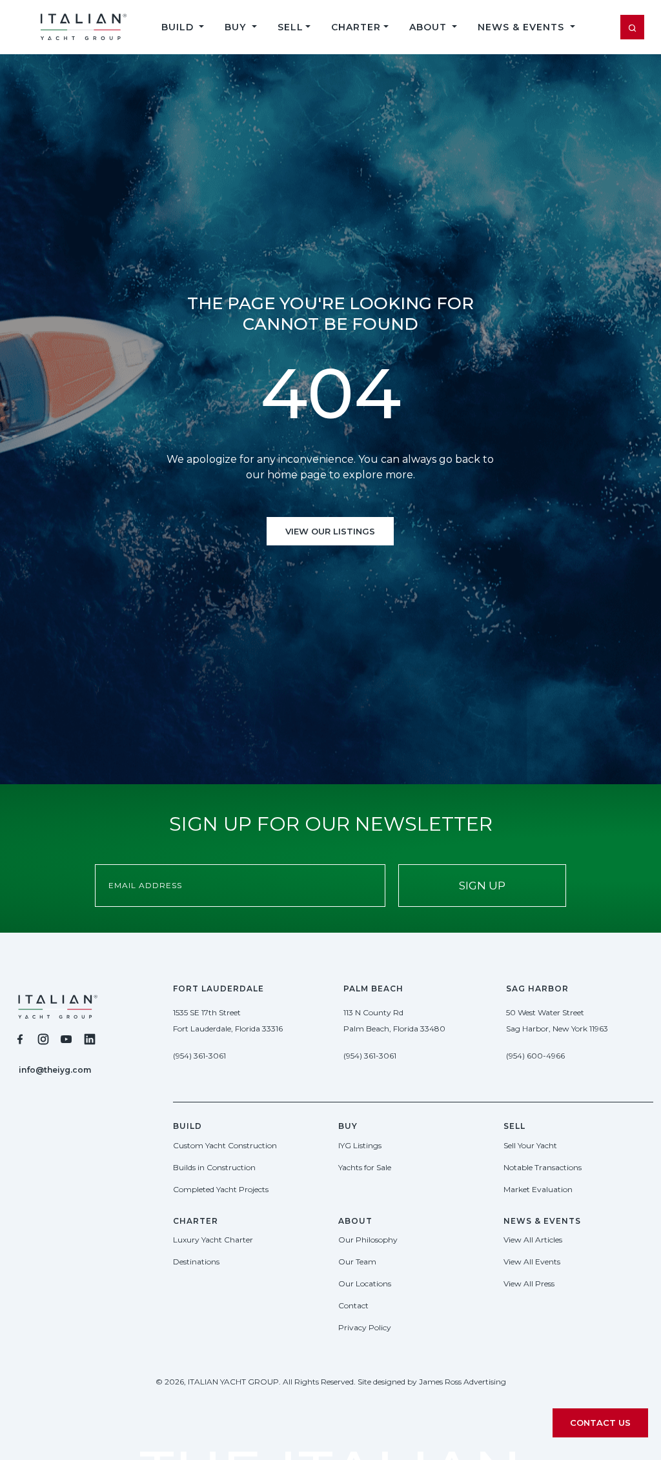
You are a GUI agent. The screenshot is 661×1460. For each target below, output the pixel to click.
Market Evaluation (538, 1189)
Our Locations (364, 1283)
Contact (353, 1305)
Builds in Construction (214, 1167)
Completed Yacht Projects (221, 1189)
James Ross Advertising (462, 1381)
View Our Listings (330, 531)
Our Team (357, 1261)
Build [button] (179, 27)
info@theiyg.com (55, 1070)
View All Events (531, 1261)
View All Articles (532, 1239)
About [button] (429, 27)
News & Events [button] (522, 27)
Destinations (196, 1261)
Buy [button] (237, 27)
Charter (356, 27)
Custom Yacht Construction (225, 1145)
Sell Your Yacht (530, 1145)
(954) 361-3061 (199, 1055)
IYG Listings (359, 1145)
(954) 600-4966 (535, 1055)
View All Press (528, 1283)
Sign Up (482, 885)
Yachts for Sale (364, 1167)
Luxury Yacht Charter (213, 1239)
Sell (290, 27)
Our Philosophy (368, 1239)
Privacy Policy (364, 1327)
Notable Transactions (542, 1167)
